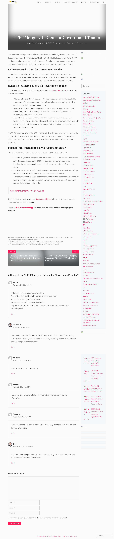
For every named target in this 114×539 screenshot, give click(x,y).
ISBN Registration (88, 219)
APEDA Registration (89, 106)
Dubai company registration (91, 156)
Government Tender (74, 43)
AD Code (85, 103)
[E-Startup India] (14, 2)
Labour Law (86, 228)
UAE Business (87, 299)
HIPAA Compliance (88, 195)
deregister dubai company (90, 142)
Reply (13, 314)
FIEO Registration (88, 177)
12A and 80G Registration (91, 97)
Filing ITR (86, 180)
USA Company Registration (91, 314)
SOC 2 (85, 281)
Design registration (89, 145)
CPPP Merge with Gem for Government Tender (25, 237)
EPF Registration (88, 165)
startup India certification (90, 284)
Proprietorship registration (91, 263)
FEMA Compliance (88, 174)
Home (39, 2)
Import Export (87, 207)
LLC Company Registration (91, 234)
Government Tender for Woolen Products (27, 190)
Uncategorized (87, 308)
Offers (57, 2)
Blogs (83, 2)
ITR (84, 225)
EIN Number (86, 162)
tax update (86, 290)
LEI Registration (88, 231)
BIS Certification (88, 115)
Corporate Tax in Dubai (90, 133)
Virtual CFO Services (89, 317)
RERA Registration (88, 272)
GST (84, 192)
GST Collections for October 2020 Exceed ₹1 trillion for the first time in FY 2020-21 (36, 242)
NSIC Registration (88, 249)
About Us (48, 2)
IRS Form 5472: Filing (89, 216)
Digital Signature (88, 150)
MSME (85, 240)
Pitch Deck (86, 260)
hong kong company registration (92, 201)
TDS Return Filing (88, 293)
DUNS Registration (89, 159)
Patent (85, 258)
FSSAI (84, 186)
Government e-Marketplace (49, 237)
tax (84, 287)
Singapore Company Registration (93, 278)
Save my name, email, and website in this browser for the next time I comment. (38, 518)
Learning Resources (70, 2)
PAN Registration (88, 255)
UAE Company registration (91, 302)
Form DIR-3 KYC (88, 183)
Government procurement (16, 240)
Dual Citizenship (88, 153)
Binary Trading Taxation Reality (92, 112)
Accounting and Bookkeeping (91, 100)
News (85, 43)
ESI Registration (88, 168)
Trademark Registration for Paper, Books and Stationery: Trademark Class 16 (34, 244)
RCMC (85, 269)
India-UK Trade (87, 213)
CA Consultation (88, 124)
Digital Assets (87, 148)
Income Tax (86, 210)
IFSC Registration (88, 204)
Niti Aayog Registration (90, 246)
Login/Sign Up (94, 2)
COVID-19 (86, 136)
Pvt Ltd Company (88, 266)
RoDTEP (85, 275)
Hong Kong (86, 198)
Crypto (85, 139)
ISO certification (88, 222)
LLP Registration (88, 237)
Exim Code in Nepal (89, 171)
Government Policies (65, 237)
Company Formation (89, 127)
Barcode (85, 109)
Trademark (86, 296)
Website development (89, 325)
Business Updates (59, 43)
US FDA (85, 311)
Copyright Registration (90, 130)
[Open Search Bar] (103, 2)
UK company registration (90, 305)
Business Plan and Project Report (93, 118)
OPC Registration (88, 252)
